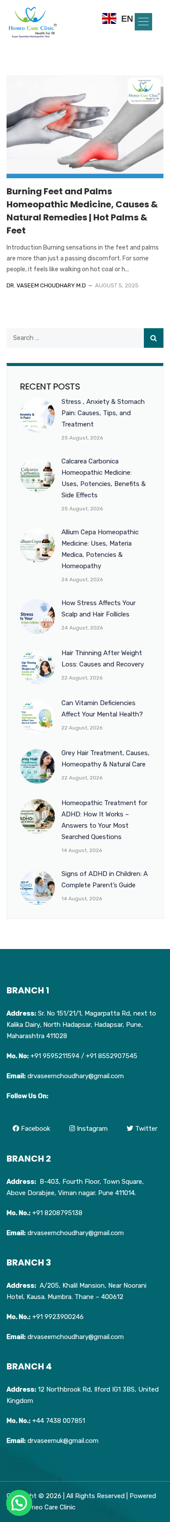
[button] (143, 21)
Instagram (91, 1128)
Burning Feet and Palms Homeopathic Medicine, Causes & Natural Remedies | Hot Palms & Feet (82, 210)
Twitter (145, 1128)
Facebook (34, 1128)
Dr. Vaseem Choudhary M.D (46, 285)
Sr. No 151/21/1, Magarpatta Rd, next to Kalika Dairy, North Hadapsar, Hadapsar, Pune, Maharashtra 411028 (81, 1024)
